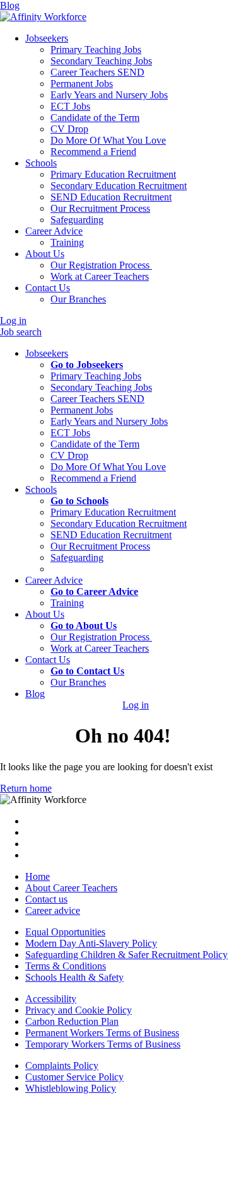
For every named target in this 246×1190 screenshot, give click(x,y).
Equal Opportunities (65, 932)
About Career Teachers (71, 887)
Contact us (46, 899)
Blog (10, 5)
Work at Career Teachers (99, 648)
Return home (26, 788)
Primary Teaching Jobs (95, 376)
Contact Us (47, 287)
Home (37, 876)
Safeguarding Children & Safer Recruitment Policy (126, 954)
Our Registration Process (101, 637)
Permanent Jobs (81, 410)
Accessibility (50, 998)
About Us (44, 253)
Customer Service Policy (74, 1077)
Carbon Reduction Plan (72, 1021)
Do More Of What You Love (108, 466)
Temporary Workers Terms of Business (102, 1044)
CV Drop (69, 455)
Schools (41, 163)
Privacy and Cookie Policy (78, 1010)
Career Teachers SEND (97, 398)
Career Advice (54, 231)
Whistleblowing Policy (70, 1088)
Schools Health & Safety (74, 977)
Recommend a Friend (93, 478)
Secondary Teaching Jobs (101, 387)
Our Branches (78, 682)
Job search (21, 331)
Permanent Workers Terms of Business (102, 1032)
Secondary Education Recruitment (118, 523)
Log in (13, 320)
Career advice (52, 910)
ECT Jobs (70, 432)
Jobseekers (46, 38)
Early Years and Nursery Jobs (109, 421)
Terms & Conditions (65, 966)
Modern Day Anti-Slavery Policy (91, 943)
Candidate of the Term (94, 444)
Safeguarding (76, 557)
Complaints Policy (61, 1065)
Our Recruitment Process (100, 546)
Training (67, 603)
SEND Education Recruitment (111, 534)
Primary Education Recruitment (113, 512)
